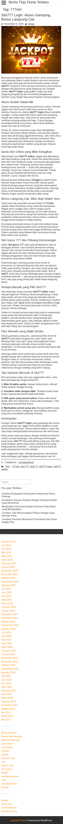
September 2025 (10, 581)
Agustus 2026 (8, 541)
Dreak (31, 24)
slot (3, 761)
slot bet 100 (7, 765)
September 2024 (10, 625)
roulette (5, 751)
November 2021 (9, 705)
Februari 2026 (8, 563)
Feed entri (6, 804)
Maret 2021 (7, 716)
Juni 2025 (6, 592)
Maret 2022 (7, 698)
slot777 (34, 466)
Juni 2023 (6, 679)
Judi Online (7, 743)
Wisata (4, 787)
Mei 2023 (6, 683)
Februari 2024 (8, 650)
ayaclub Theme (19, 820)
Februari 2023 (8, 690)
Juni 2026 (6, 549)
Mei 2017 (6, 719)
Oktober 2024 (8, 621)
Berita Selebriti (9, 732)
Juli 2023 (6, 676)
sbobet (4, 754)
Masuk (4, 800)
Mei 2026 (6, 552)
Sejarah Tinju (8, 758)
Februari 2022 (8, 701)
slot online (6, 769)
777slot (36, 179)
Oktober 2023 (8, 665)
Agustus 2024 (8, 628)
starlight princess (10, 776)
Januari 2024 (8, 654)
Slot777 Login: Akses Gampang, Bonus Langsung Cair (26, 17)
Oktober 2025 (8, 578)
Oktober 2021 (8, 708)
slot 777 (25, 466)
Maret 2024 (7, 647)
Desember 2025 (9, 570)
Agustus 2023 (8, 672)
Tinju (3, 780)
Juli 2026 (6, 545)
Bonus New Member (12, 736)
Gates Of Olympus (10, 740)
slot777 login (45, 466)
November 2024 (9, 618)
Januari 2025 (8, 610)
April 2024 (6, 643)
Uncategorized (26, 462)
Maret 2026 (7, 559)
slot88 (4, 772)
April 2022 (6, 694)
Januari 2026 (8, 567)
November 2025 (9, 574)
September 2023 (10, 668)
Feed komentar (9, 807)
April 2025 (6, 599)
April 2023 (6, 687)
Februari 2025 (8, 607)
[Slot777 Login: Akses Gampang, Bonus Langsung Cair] (31, 72)
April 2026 (6, 556)
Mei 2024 (6, 639)
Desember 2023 (9, 658)
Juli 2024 (6, 632)
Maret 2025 (7, 603)
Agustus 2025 (8, 585)
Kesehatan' (7, 747)
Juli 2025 (6, 589)
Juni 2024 (6, 636)
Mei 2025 (6, 596)
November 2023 (9, 661)
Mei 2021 (6, 712)
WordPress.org (9, 811)
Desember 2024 (9, 614)
